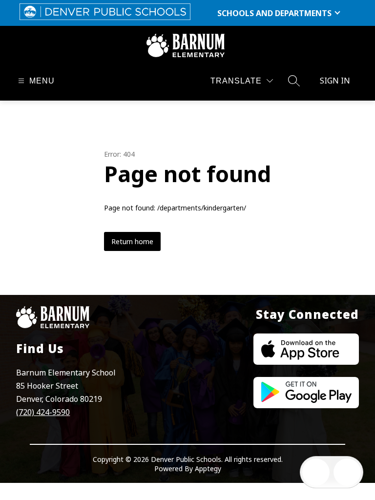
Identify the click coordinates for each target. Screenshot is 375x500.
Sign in (335, 80)
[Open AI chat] (347, 472)
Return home (132, 241)
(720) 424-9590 (43, 412)
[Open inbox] (316, 472)
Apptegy (208, 468)
